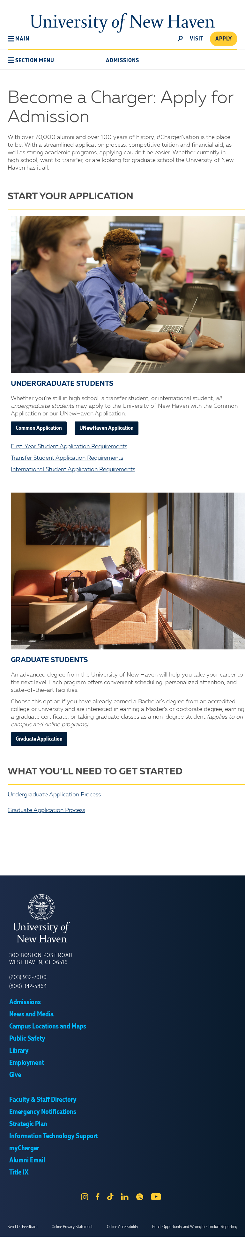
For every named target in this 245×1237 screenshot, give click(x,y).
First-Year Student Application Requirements (69, 447)
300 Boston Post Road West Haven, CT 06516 (40, 959)
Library (19, 1050)
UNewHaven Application (106, 428)
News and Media (31, 1014)
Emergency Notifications (42, 1112)
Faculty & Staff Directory (43, 1099)
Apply (223, 39)
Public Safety (27, 1038)
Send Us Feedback (23, 1227)
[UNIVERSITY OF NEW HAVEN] (122, 918)
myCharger (24, 1148)
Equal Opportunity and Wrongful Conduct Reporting (194, 1227)
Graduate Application (39, 739)
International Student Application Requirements (73, 469)
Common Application (39, 428)
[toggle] (180, 38)
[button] (18, 39)
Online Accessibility (122, 1227)
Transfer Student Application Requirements (67, 458)
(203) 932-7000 (28, 977)
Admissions (122, 60)
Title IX (18, 1172)
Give (15, 1075)
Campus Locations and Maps (47, 1026)
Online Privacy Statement (72, 1227)
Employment (26, 1062)
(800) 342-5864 (28, 986)
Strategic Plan (28, 1124)
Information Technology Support (53, 1136)
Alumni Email (27, 1160)
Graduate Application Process (46, 810)
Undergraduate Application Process (54, 795)
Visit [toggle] (197, 39)
